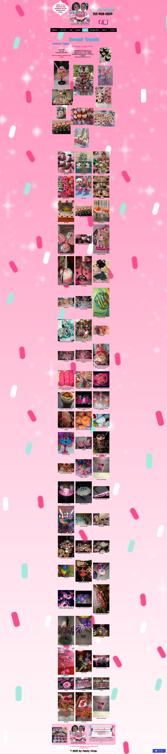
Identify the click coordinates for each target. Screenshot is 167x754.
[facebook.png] (101, 22)
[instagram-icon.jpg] (105, 22)
